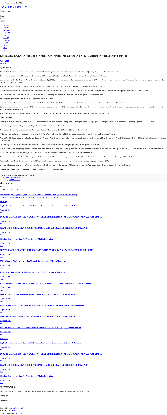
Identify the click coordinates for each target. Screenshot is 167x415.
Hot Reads (4, 338)
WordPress (19, 413)
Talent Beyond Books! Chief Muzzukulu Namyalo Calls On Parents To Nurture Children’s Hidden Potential (42, 305)
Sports (5, 42)
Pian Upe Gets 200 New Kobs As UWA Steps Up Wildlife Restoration (26, 239)
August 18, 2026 (5, 265)
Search (2, 16)
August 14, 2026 (5, 298)
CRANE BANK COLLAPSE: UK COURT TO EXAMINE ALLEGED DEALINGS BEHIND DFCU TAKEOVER (44, 227)
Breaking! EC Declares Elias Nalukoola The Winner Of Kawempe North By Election (29, 197)
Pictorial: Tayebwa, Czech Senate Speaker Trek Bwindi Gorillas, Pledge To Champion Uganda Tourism (40, 327)
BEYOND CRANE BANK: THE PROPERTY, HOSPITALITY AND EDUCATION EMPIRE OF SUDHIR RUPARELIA (46, 250)
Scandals (6, 35)
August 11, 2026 (5, 321)
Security (6, 37)
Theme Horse (12, 410)
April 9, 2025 (4, 61)
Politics (5, 27)
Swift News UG (18, 408)
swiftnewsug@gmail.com (13, 178)
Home (5, 25)
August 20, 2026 (5, 210)
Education (6, 40)
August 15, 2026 (5, 287)
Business (6, 32)
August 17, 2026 (5, 276)
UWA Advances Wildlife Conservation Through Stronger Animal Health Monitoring (33, 261)
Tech (5, 50)
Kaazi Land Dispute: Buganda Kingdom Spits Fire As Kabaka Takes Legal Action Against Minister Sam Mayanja (38, 194)
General (6, 30)
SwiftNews (3, 63)
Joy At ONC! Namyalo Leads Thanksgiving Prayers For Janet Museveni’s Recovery (32, 272)
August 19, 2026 (5, 243)
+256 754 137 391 (14, 180)
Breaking (3, 201)
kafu (1, 212)
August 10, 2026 (5, 332)
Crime (5, 45)
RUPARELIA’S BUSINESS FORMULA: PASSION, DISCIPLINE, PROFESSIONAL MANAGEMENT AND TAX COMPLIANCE (51, 216)
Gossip (5, 48)
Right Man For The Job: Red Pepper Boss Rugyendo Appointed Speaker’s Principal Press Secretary (39, 294)
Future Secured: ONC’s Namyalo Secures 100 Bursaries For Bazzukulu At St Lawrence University (38, 316)
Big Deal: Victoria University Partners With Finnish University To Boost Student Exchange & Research (40, 205)
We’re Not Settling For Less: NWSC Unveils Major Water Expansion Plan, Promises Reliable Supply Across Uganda (45, 283)
